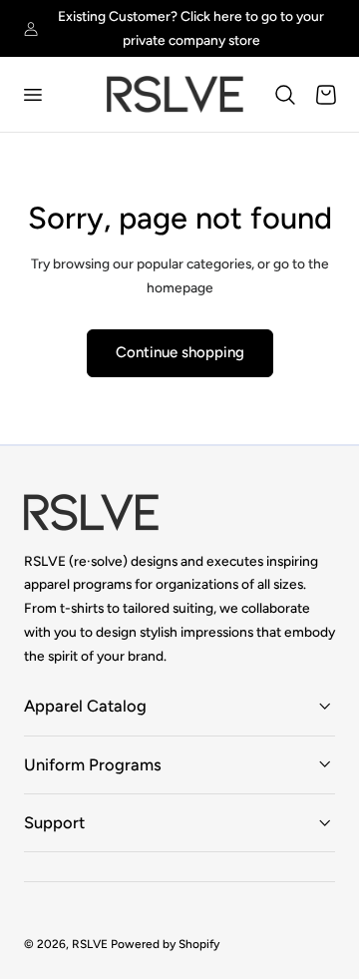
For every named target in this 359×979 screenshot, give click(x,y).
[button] (32, 95)
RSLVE (90, 944)
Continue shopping (180, 352)
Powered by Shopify (165, 944)
